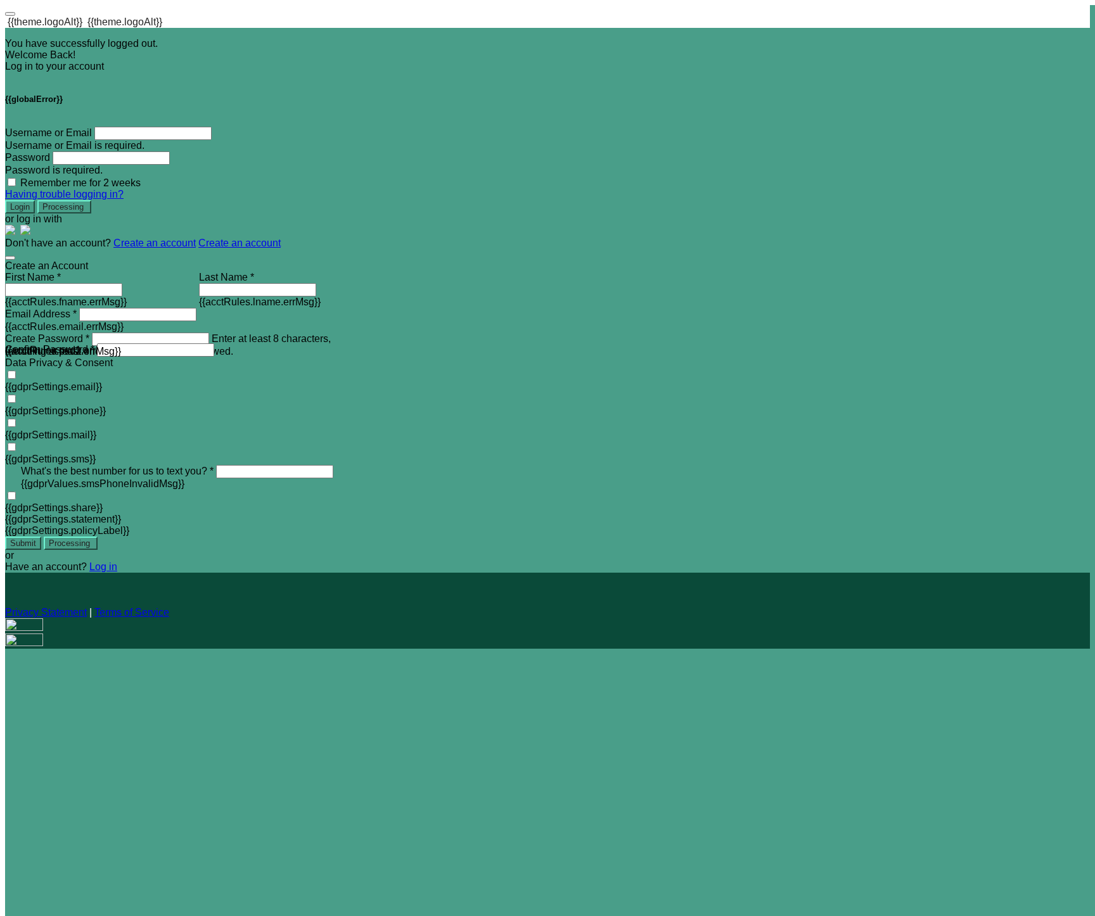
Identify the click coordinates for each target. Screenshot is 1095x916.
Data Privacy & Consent (59, 362)
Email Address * (41, 314)
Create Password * (47, 338)
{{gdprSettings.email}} (53, 386)
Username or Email (48, 132)
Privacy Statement (46, 612)
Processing (64, 207)
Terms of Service (131, 612)
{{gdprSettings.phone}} (55, 410)
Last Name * (226, 277)
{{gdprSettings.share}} (54, 507)
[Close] (10, 258)
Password (27, 157)
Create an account (154, 243)
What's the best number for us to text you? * (117, 471)
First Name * (33, 277)
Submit (23, 543)
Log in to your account (54, 66)
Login (20, 207)
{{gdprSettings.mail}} (50, 434)
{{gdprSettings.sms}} (50, 459)
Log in (103, 566)
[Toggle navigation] (10, 14)
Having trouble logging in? (64, 194)
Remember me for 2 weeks (80, 182)
